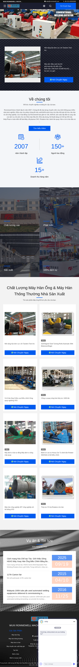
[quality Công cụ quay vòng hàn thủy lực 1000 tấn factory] (57, 378)
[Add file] (41, 664)
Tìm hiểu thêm (39, 128)
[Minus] (74, 621)
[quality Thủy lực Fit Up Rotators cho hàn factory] (57, 487)
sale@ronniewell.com (52, 1)
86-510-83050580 (70, 1)
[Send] (74, 664)
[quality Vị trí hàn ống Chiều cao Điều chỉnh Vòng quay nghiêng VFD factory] (20, 378)
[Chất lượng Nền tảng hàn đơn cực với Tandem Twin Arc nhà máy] (22, 64)
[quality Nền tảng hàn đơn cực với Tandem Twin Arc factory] (20, 323)
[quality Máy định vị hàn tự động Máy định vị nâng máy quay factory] (20, 432)
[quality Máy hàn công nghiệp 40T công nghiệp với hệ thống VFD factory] (20, 487)
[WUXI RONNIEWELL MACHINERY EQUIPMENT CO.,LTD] (13, 6)
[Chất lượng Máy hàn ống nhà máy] (39, 38)
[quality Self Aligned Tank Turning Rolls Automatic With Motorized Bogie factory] (57, 323)
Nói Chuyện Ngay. (65, 6)
